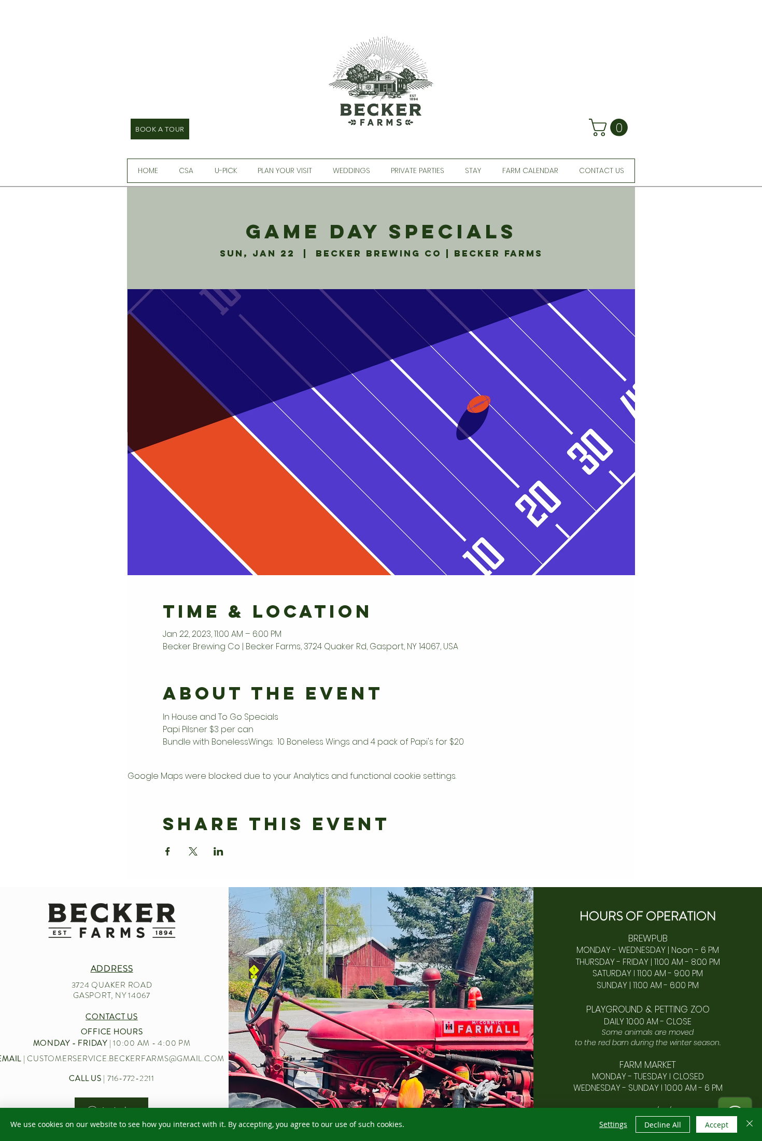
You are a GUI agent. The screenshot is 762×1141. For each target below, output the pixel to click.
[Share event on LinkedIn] (218, 851)
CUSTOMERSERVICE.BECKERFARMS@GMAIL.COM (125, 1058)
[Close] (749, 1124)
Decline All (662, 1125)
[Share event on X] (193, 851)
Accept (716, 1125)
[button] (610, 127)
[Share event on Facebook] (168, 851)
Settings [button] (613, 1124)
